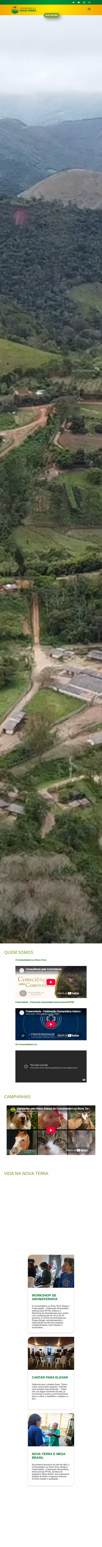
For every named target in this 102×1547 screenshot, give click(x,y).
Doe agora (51, 15)
